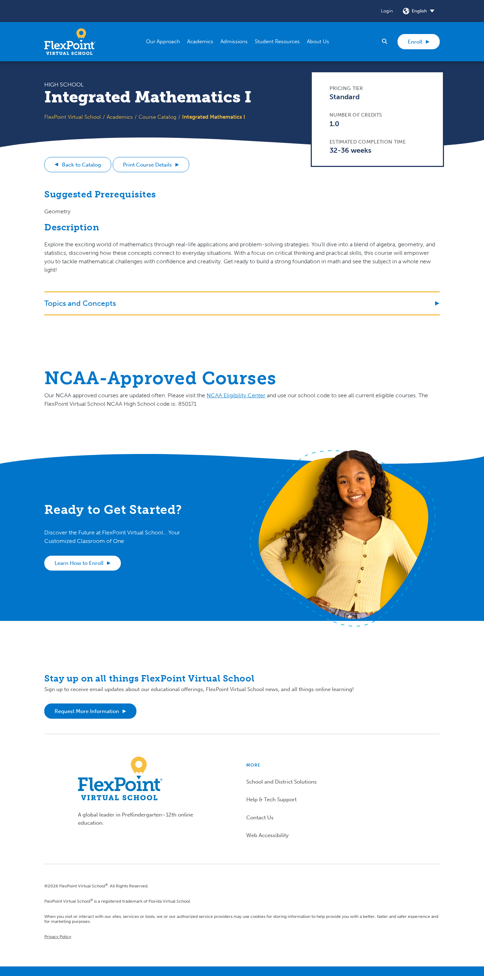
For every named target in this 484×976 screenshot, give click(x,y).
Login (387, 10)
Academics (120, 117)
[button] (163, 41)
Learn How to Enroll (79, 563)
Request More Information (87, 711)
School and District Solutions (281, 782)
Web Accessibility (267, 835)
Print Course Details (147, 165)
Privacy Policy (57, 936)
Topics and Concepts (80, 303)
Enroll (415, 42)
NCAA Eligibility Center (236, 395)
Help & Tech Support (271, 799)
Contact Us (260, 817)
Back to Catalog (81, 165)
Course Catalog (157, 117)
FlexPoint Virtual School (72, 117)
